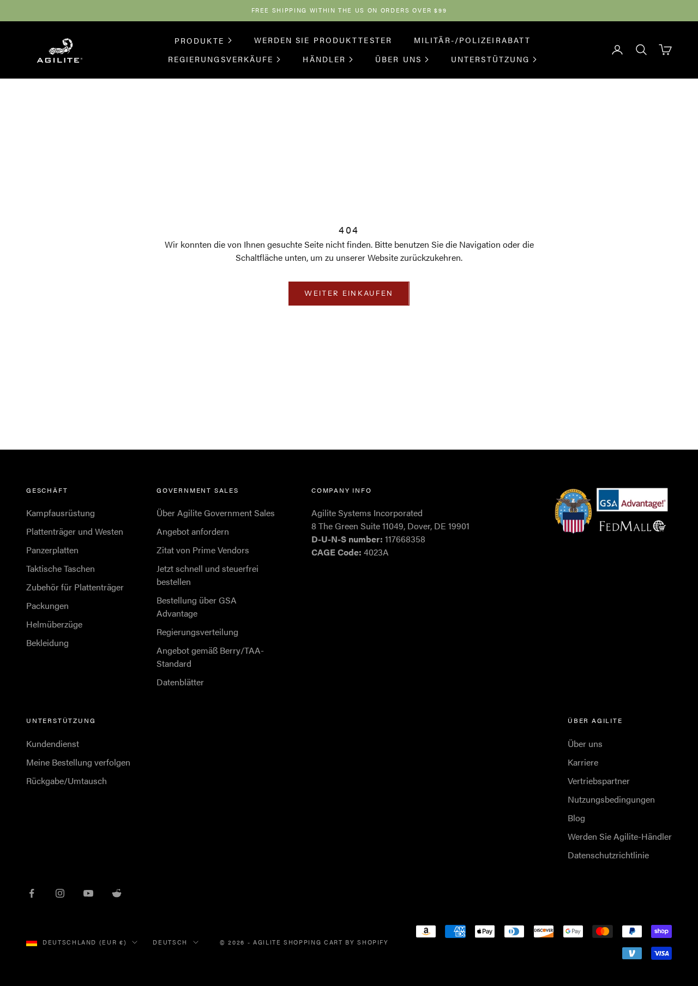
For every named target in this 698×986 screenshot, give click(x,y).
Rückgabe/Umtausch (66, 780)
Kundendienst (52, 743)
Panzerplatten (52, 549)
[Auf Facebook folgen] (31, 893)
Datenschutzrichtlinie (608, 854)
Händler (324, 58)
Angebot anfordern (193, 531)
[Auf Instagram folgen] (60, 893)
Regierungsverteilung (197, 631)
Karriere (583, 762)
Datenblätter (180, 682)
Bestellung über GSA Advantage (197, 606)
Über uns (398, 58)
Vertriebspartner (599, 780)
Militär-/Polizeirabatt (472, 39)
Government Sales (198, 490)
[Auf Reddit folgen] (116, 893)
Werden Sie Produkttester (323, 39)
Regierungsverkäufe (221, 58)
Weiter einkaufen (348, 293)
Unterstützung (490, 58)
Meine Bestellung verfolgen (78, 762)
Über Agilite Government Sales (216, 512)
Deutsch (170, 942)
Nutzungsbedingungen (611, 799)
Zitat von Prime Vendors (203, 549)
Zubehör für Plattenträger (75, 587)
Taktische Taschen (60, 568)
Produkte (199, 39)
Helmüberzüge (54, 624)
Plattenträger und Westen (74, 531)
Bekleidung (47, 642)
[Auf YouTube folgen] (88, 893)
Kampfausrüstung (60, 512)
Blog (576, 817)
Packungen (47, 605)
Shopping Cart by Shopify (336, 942)
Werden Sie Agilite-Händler (620, 836)
